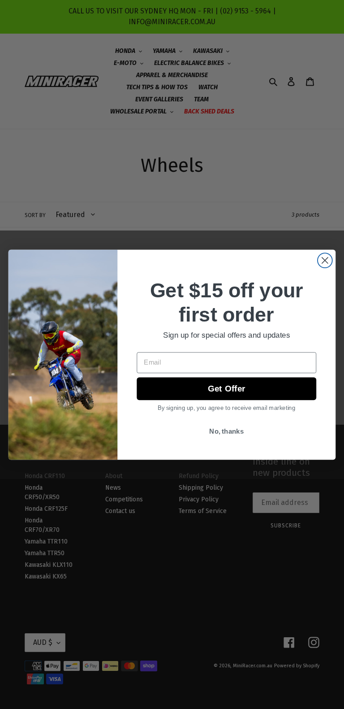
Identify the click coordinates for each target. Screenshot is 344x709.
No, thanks (226, 431)
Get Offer (226, 388)
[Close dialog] (325, 260)
